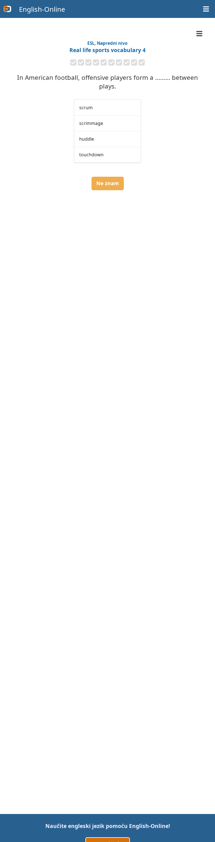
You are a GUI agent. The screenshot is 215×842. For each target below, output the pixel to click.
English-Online (42, 9)
